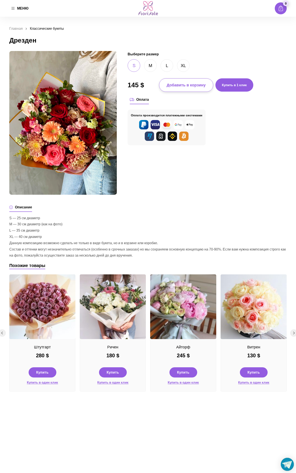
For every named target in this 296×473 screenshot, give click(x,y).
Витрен (253, 347)
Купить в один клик (42, 382)
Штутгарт (42, 347)
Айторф (183, 347)
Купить (42, 372)
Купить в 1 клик (234, 85)
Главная (16, 28)
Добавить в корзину (186, 85)
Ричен (112, 347)
